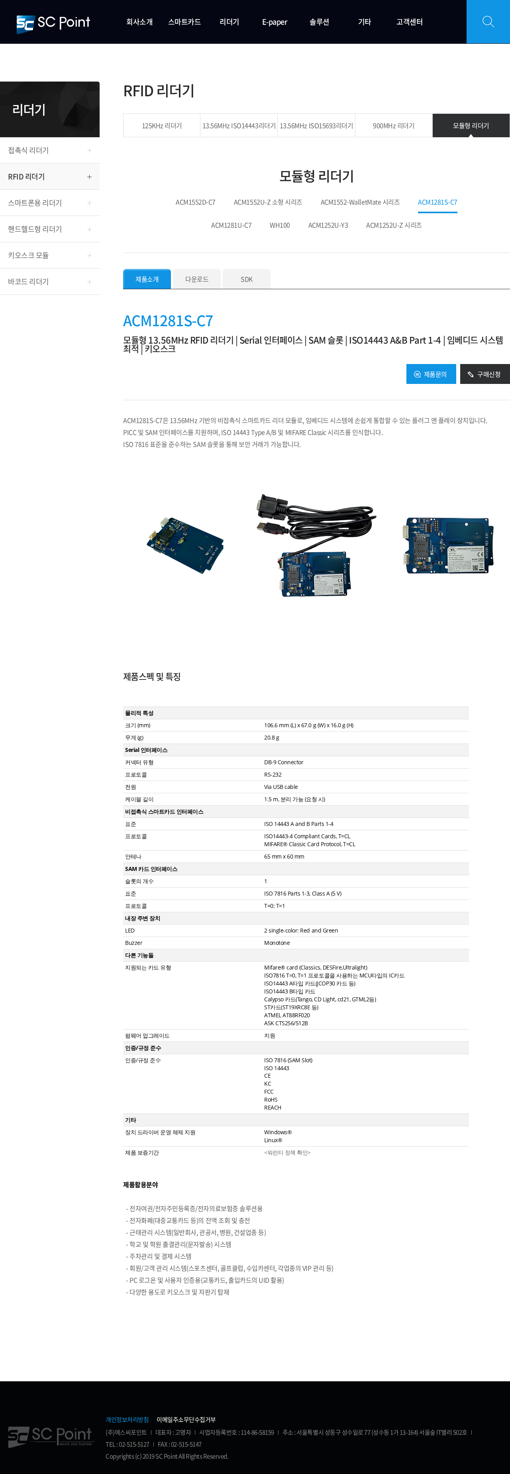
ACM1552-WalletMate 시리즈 (360, 202)
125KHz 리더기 (162, 125)
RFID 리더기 (26, 176)
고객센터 (409, 21)
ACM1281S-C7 (437, 202)
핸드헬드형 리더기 (35, 229)
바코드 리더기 (28, 281)
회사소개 (139, 21)
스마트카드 (184, 21)
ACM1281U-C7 (231, 226)
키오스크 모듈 (28, 255)
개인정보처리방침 (127, 1420)
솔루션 (320, 21)
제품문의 (435, 374)
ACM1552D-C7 (196, 202)
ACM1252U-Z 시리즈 (394, 226)
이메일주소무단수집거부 (186, 1420)
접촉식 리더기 (28, 150)
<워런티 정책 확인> (287, 1152)
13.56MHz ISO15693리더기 (316, 125)
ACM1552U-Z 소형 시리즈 (268, 202)
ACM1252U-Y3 (328, 226)
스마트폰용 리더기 (35, 202)
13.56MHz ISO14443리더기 (239, 125)
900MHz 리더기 (393, 125)
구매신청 (488, 374)
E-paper (274, 21)
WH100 (280, 226)
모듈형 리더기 (471, 125)
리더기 (229, 21)
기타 (364, 21)
